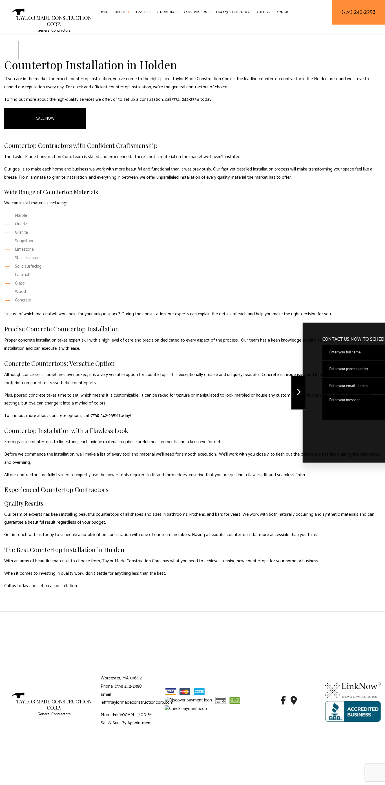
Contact (284, 12)
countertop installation (89, 79)
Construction (195, 12)
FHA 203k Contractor (233, 12)
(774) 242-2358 (358, 12)
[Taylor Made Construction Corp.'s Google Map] (294, 702)
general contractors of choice (199, 87)
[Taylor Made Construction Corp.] (18, 11)
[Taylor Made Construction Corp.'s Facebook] (283, 702)
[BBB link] (353, 711)
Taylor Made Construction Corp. (54, 21)
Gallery (263, 12)
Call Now (45, 118)
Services (141, 12)
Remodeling (165, 12)
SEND (355, 429)
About (120, 12)
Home (104, 12)
